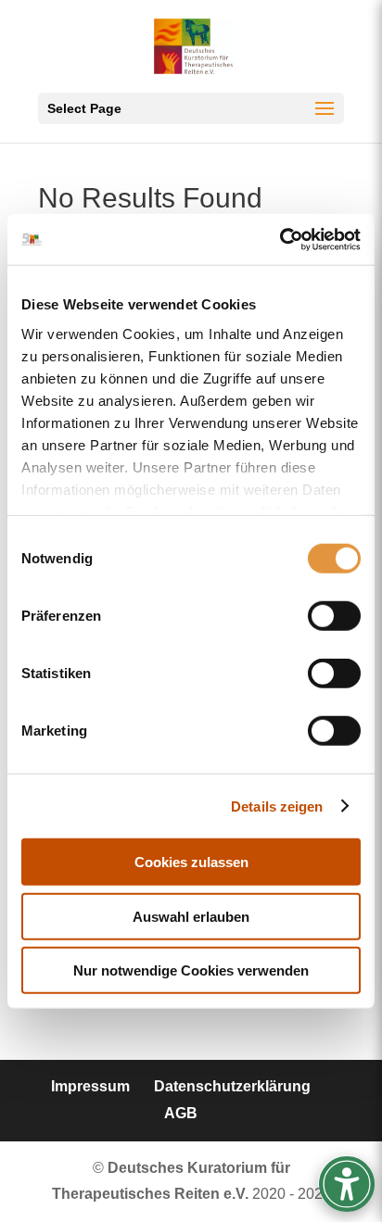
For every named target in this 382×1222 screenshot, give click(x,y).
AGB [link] (180, 1113)
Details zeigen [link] (277, 805)
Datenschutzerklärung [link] (232, 1086)
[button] (191, 108)
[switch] (334, 616)
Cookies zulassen (191, 862)
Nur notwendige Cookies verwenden (191, 970)
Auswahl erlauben (191, 916)
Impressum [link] (90, 1086)
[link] (279, 239)
